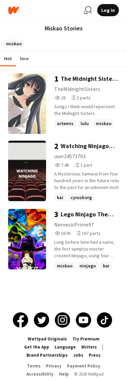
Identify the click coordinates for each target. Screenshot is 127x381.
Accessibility (40, 374)
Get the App (36, 347)
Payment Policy (83, 366)
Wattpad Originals (47, 339)
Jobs (78, 355)
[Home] (43, 10)
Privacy (54, 366)
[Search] (88, 10)
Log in (108, 10)
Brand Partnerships (47, 355)
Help (64, 374)
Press (95, 355)
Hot (8, 58)
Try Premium (86, 339)
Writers (89, 347)
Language (65, 347)
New (24, 58)
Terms (34, 366)
